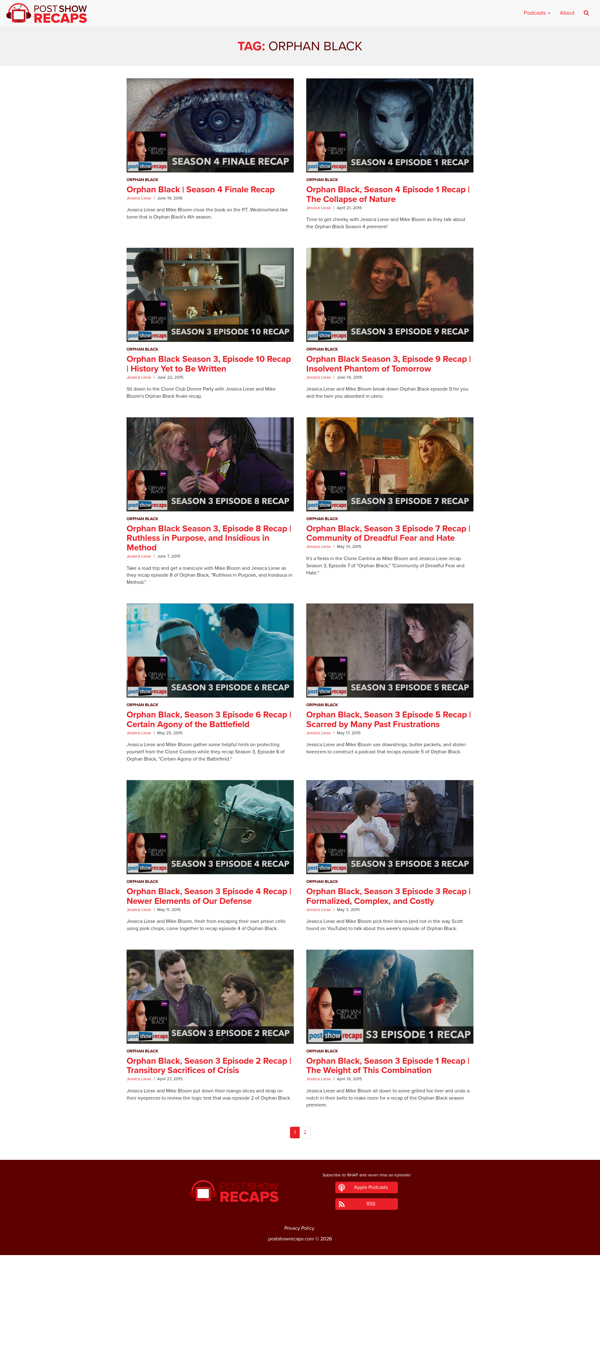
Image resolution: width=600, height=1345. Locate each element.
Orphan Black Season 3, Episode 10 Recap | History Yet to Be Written (209, 364)
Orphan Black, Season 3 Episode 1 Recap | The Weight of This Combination (387, 1066)
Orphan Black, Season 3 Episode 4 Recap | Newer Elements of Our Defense (209, 896)
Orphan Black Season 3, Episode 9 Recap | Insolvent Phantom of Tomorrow (388, 364)
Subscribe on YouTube (300, 1322)
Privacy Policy (299, 1228)
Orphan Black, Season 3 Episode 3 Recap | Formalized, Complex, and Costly (388, 896)
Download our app (300, 1336)
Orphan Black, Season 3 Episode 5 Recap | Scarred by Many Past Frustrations (388, 719)
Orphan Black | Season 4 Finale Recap (201, 189)
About (567, 12)
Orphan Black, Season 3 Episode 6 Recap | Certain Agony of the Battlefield (209, 719)
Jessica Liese (139, 198)
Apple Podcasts (371, 1187)
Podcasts (535, 12)
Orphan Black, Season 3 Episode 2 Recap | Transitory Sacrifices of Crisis (209, 1066)
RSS (371, 1204)
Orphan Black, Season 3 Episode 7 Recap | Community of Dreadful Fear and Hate (388, 533)
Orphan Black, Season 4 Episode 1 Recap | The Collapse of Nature (388, 194)
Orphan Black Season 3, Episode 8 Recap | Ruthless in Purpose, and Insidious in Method (209, 538)
